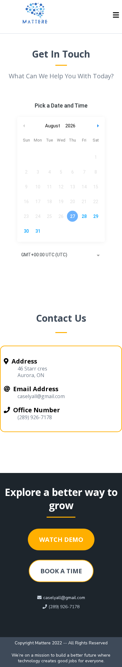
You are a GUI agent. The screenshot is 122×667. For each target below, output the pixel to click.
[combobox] (61, 255)
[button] (116, 15)
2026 (70, 126)
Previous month (24, 126)
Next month (99, 126)
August (52, 126)
